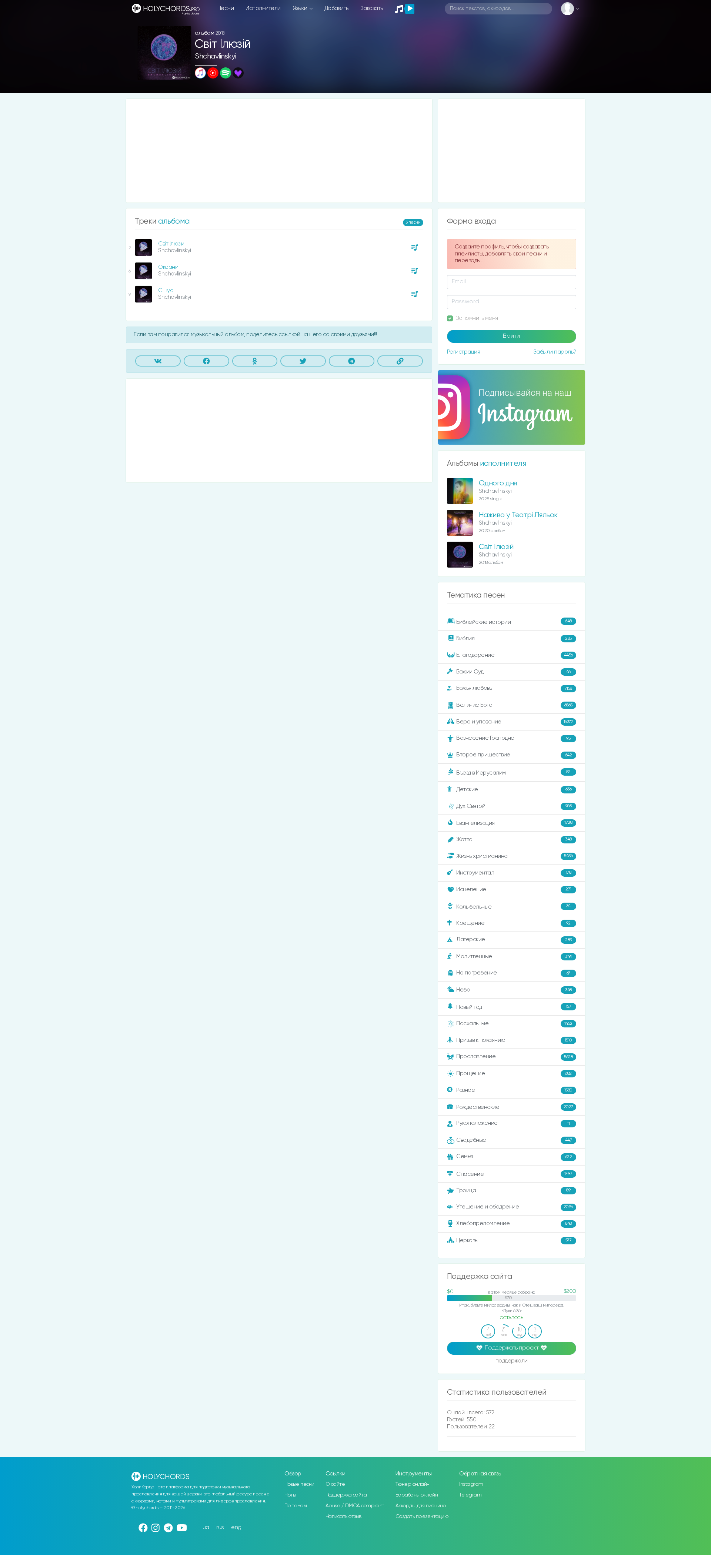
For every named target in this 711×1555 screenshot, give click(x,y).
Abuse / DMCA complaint (355, 1505)
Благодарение (514, 655)
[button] (183, 72)
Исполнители (263, 8)
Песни (225, 8)
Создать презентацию (421, 1516)
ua (206, 1527)
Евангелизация (514, 823)
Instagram (471, 1484)
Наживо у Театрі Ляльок (518, 515)
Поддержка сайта (346, 1495)
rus (220, 1527)
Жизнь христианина (514, 856)
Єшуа (165, 290)
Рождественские (514, 1107)
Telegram (470, 1495)
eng (236, 1527)
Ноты (290, 1495)
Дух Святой (513, 806)
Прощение (514, 1073)
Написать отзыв (343, 1516)
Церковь (513, 1240)
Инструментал (513, 872)
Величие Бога (514, 705)
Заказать (371, 8)
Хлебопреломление (514, 1223)
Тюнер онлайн (412, 1484)
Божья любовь (514, 688)
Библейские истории (514, 622)
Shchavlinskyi (215, 56)
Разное (514, 1090)
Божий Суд (513, 672)
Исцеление (513, 889)
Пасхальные (514, 1023)
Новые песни (299, 1484)
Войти (511, 336)
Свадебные (514, 1140)
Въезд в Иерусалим (513, 773)
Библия (514, 638)
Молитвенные (514, 956)
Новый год (513, 1007)
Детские (513, 789)
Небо (514, 990)
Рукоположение (513, 1123)
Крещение (513, 923)
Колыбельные (513, 906)
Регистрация (463, 352)
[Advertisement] (279, 151)
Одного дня (498, 483)
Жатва (514, 839)
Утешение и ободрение (514, 1207)
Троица (513, 1190)
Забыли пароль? (554, 352)
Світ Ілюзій (171, 244)
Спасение (514, 1174)
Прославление (514, 1056)
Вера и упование (514, 722)
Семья (514, 1156)
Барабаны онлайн (416, 1495)
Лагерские (514, 939)
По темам (295, 1505)
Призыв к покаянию (514, 1040)
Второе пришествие (514, 755)
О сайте (335, 1484)
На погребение (513, 973)
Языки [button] (300, 8)
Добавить (336, 8)
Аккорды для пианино (420, 1505)
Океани (168, 267)
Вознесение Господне (513, 738)
